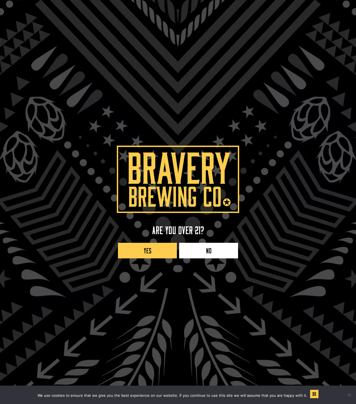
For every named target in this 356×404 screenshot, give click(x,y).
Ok (314, 393)
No (208, 249)
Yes (147, 249)
